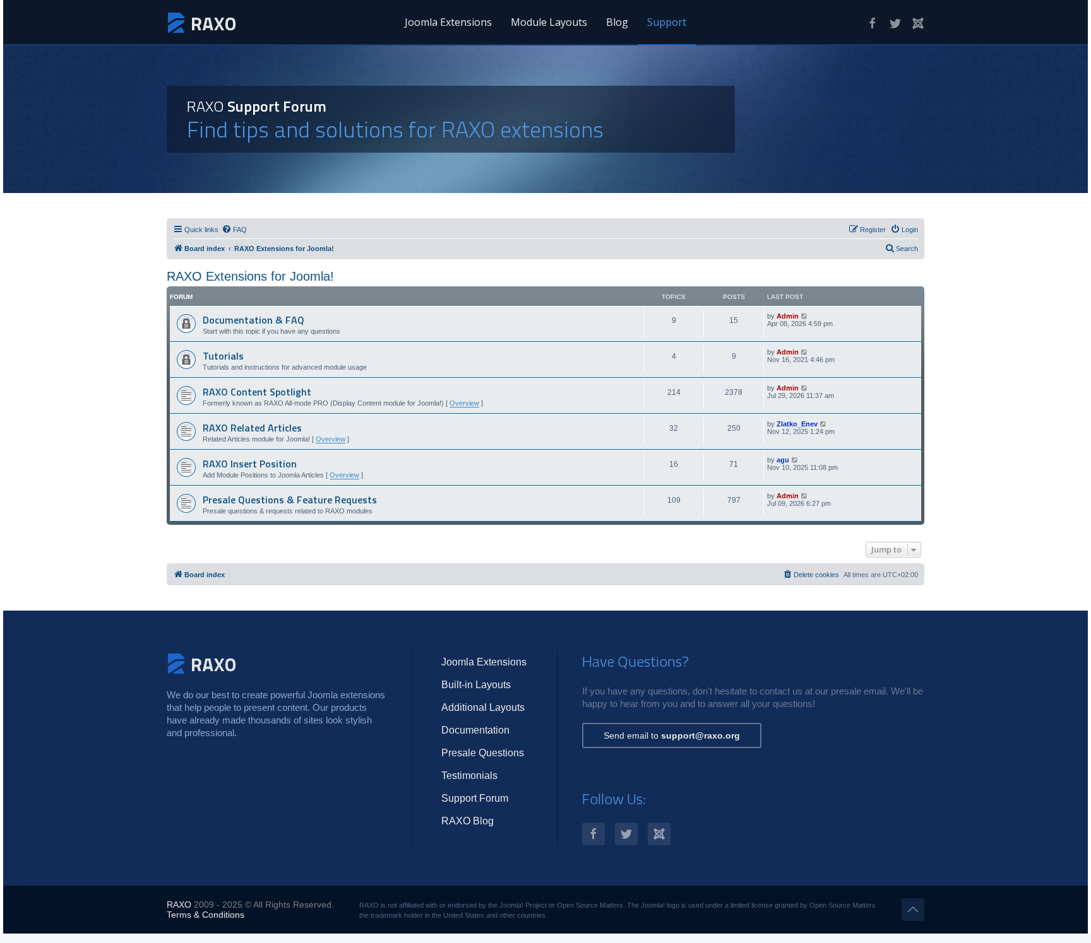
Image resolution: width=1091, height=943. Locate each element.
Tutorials (223, 355)
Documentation (475, 730)
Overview (464, 403)
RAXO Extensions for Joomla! (250, 276)
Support (666, 22)
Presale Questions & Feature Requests (290, 499)
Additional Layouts (483, 707)
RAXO (179, 904)
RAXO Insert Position (250, 463)
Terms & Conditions (205, 915)
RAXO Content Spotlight (257, 391)
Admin (788, 316)
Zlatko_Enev (797, 424)
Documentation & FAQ (253, 319)
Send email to (672, 735)
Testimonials (469, 775)
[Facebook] (872, 23)
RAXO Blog (467, 821)
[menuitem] (234, 229)
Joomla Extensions (448, 22)
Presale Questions (482, 752)
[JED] (918, 23)
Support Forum (474, 798)
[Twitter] (895, 23)
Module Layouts (549, 22)
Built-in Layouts (476, 684)
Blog (617, 22)
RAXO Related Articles (252, 427)
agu (783, 460)
